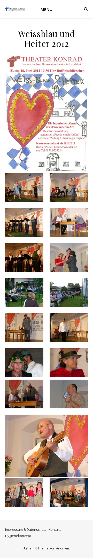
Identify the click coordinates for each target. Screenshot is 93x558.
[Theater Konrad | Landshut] (15, 9)
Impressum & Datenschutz (26, 529)
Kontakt (55, 529)
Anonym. (63, 548)
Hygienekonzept (18, 535)
